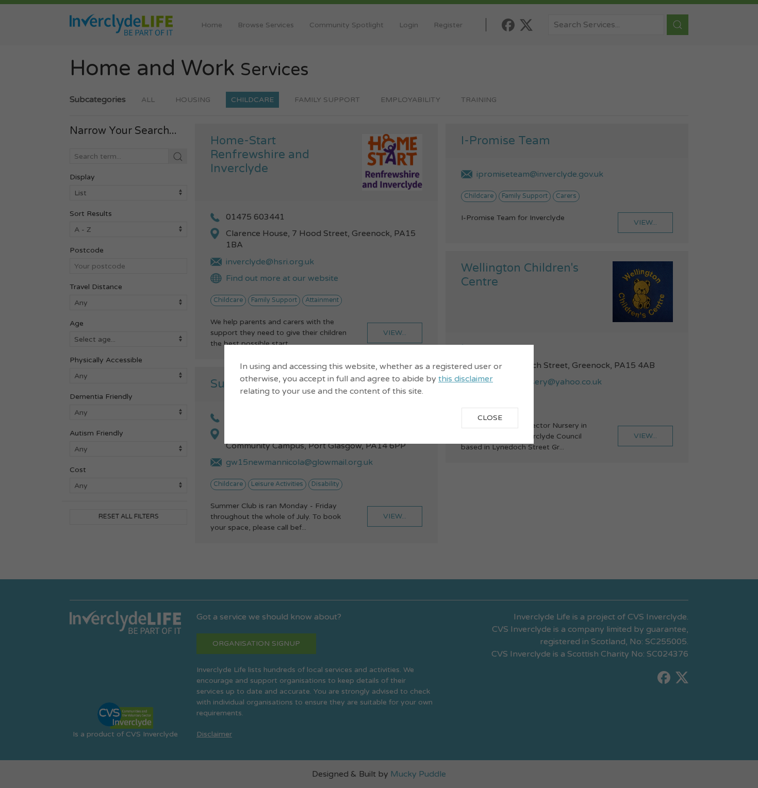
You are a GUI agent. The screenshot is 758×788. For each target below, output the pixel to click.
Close (489, 417)
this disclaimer (465, 379)
